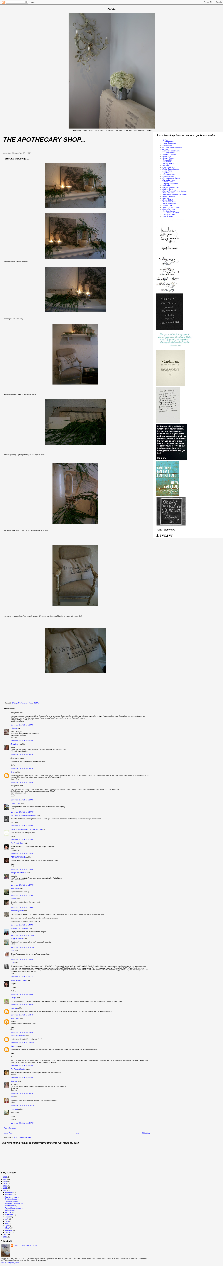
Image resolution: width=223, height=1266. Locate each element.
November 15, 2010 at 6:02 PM (22, 1015)
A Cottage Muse (168, 142)
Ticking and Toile (168, 214)
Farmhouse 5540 (168, 174)
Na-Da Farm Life (168, 196)
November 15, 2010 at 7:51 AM (22, 840)
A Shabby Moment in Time (172, 147)
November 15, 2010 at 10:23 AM (22, 935)
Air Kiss (165, 149)
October (8, 1212)
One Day (165, 198)
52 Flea (165, 140)
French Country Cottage (171, 178)
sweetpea (14, 1109)
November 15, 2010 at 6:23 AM (22, 725)
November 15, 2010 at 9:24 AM (22, 907)
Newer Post (8, 1133)
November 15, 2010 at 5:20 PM (22, 1004)
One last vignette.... (12, 1199)
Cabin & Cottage (168, 158)
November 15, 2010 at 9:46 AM (22, 925)
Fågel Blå (14, 728)
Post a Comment (10, 1128)
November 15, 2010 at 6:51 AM (22, 741)
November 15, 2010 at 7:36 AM (22, 826)
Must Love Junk (168, 193)
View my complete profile (10, 1263)
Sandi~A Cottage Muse (19, 980)
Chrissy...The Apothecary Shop (25, 1245)
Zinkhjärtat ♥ (15, 744)
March (7, 1228)
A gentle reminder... (12, 1197)
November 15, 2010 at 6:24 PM (22, 1032)
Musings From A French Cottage (174, 191)
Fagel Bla (165, 173)
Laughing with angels (170, 184)
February (9, 1230)
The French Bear (17, 843)
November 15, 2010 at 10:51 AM (22, 947)
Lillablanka (166, 185)
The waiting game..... (12, 1201)
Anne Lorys (15, 1018)
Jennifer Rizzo (167, 182)
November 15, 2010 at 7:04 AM (22, 782)
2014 (5, 1181)
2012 (5, 1186)
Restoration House (169, 202)
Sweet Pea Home (168, 209)
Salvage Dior (167, 205)
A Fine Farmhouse (169, 143)
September (9, 1215)
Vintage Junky (167, 216)
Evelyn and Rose (168, 167)
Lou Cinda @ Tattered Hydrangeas (23, 815)
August (8, 1217)
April (7, 1226)
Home (77, 1133)
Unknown (14, 1046)
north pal (14, 1008)
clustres (14, 899)
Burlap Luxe (166, 156)
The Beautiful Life (168, 211)
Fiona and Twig (168, 176)
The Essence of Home (170, 213)
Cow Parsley (167, 162)
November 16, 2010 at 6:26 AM (22, 1066)
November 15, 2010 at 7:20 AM (22, 812)
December (9, 1192)
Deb (12, 1097)
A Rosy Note (167, 145)
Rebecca (14, 1081)
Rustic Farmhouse (169, 204)
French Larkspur (168, 180)
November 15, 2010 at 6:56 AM (22, 768)
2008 (5, 1237)
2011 (5, 1188)
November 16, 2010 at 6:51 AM (22, 1078)
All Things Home (168, 153)
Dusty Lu (165, 165)
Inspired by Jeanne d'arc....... (15, 1204)
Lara (12, 963)
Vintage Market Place (18, 873)
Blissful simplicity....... (12, 1206)
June (12, 951)
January (8, 1232)
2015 (5, 1179)
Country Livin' (16, 803)
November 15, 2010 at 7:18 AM (22, 800)
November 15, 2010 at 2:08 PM (22, 959)
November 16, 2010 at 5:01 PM (22, 1123)
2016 (5, 1177)
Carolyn (13, 998)
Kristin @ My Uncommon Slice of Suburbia (26, 829)
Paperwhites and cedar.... (14, 1208)
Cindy (13, 772)
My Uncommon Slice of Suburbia (174, 194)
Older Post (146, 1133)
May (7, 1223)
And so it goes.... (11, 1210)
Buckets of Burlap (169, 154)
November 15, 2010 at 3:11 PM (22, 977)
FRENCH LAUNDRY (18, 857)
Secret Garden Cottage (171, 207)
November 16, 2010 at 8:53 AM (22, 1093)
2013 (5, 1184)
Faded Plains (167, 171)
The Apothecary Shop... (44, 139)
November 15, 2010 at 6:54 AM (22, 754)
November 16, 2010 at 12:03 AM (22, 1043)
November (9, 1195)
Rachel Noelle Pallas (18, 1036)
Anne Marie (15, 888)
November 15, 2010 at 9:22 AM (22, 895)
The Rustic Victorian (18, 1069)
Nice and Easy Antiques (19, 928)
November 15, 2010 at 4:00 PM (22, 994)
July (7, 1219)
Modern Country (168, 189)
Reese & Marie (167, 200)
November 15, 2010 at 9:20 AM (22, 885)
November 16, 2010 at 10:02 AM (22, 1105)
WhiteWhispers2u (17, 911)
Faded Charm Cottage (170, 169)
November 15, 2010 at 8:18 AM (22, 853)
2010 (5, 1190)
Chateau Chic (167, 160)
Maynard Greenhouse (170, 187)
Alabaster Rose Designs (171, 151)
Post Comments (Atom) (22, 1137)
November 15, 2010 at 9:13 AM (22, 869)
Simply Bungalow (17, 938)
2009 (5, 1234)
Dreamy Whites (168, 163)
